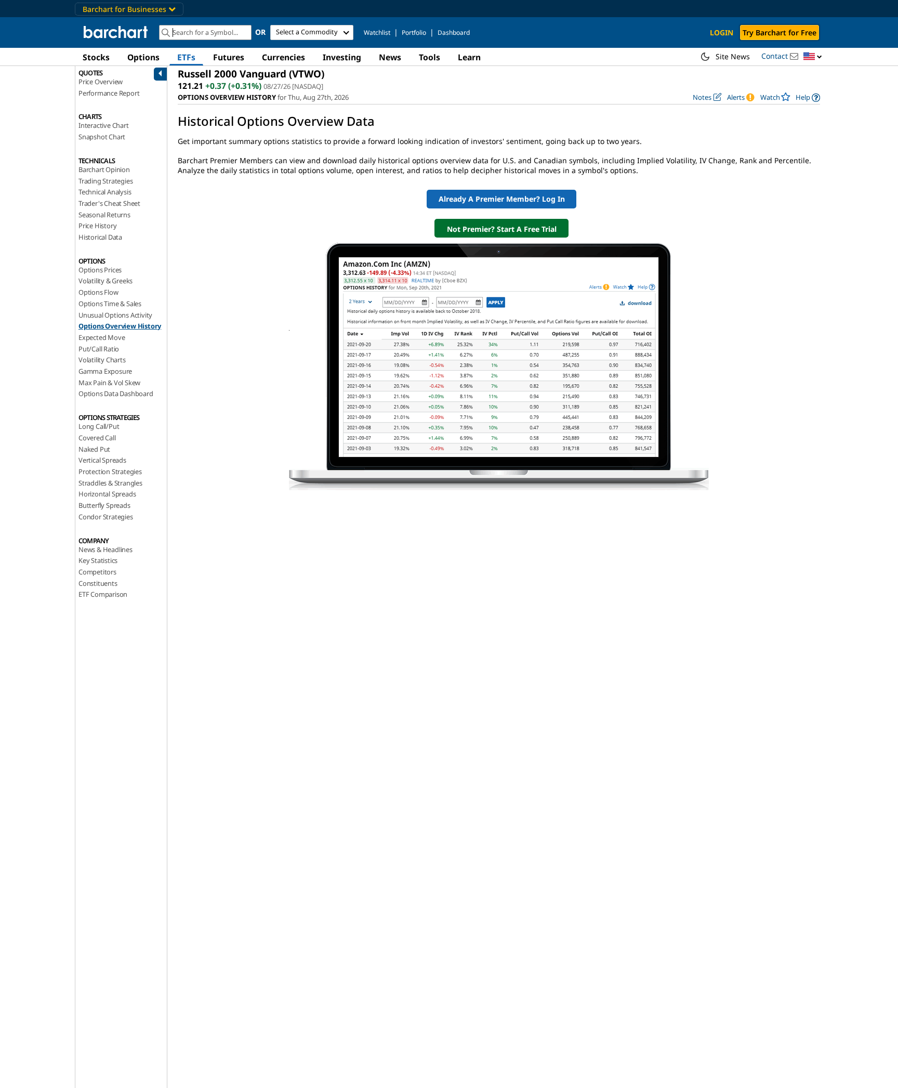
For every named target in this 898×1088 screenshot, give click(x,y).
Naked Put (94, 449)
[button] (812, 56)
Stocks (96, 57)
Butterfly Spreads (104, 505)
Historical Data (100, 237)
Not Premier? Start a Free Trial (502, 229)
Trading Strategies (105, 181)
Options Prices (100, 269)
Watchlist (377, 32)
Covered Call (97, 437)
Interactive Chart (103, 125)
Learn (469, 57)
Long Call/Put (98, 426)
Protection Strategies (110, 471)
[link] (808, 97)
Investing (342, 57)
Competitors (97, 571)
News (390, 57)
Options (143, 57)
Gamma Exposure (105, 371)
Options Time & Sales (109, 303)
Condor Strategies (105, 516)
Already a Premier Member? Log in (502, 199)
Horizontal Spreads (107, 494)
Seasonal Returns (104, 214)
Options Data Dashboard (115, 393)
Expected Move (101, 337)
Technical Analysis (104, 191)
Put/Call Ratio (98, 348)
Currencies (283, 57)
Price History (97, 225)
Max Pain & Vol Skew (109, 382)
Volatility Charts (102, 359)
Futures (228, 57)
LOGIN (721, 32)
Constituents (97, 583)
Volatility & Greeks (105, 280)
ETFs (186, 57)
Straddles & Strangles (110, 483)
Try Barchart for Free (779, 32)
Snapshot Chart (101, 136)
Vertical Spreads (102, 460)
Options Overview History (119, 326)
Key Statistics (97, 560)
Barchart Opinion (104, 169)
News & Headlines (105, 549)
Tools (429, 57)
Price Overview (100, 81)
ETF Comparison (102, 594)
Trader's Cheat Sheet (109, 203)
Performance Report (108, 93)
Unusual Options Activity (115, 315)
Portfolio (414, 32)
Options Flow (98, 292)
